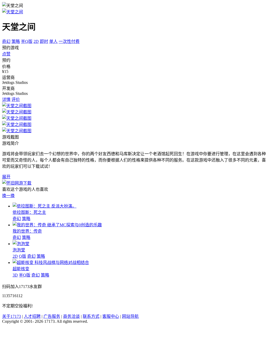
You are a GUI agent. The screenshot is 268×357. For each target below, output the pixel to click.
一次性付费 (69, 41)
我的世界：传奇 (27, 231)
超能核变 (21, 269)
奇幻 (6, 41)
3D (15, 275)
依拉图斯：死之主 (29, 212)
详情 (6, 99)
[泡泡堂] (21, 243)
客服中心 (110, 316)
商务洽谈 (71, 316)
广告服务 (51, 316)
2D (36, 41)
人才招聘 (32, 316)
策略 (16, 41)
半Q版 (26, 41)
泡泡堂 (19, 250)
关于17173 (11, 316)
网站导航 (130, 316)
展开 (6, 177)
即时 (44, 41)
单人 (53, 41)
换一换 (8, 195)
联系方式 (91, 316)
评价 (16, 99)
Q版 (22, 256)
